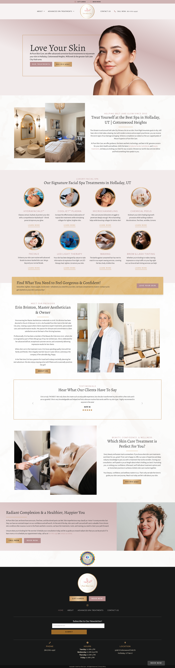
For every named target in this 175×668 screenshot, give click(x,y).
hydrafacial (145, 146)
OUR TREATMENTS (41, 64)
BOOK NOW (32, 546)
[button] (32, 406)
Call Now (14, 546)
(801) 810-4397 (49, 656)
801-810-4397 (63, 64)
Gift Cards (81, 2)
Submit (69, 637)
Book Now (97, 2)
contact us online (66, 539)
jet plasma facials (135, 146)
